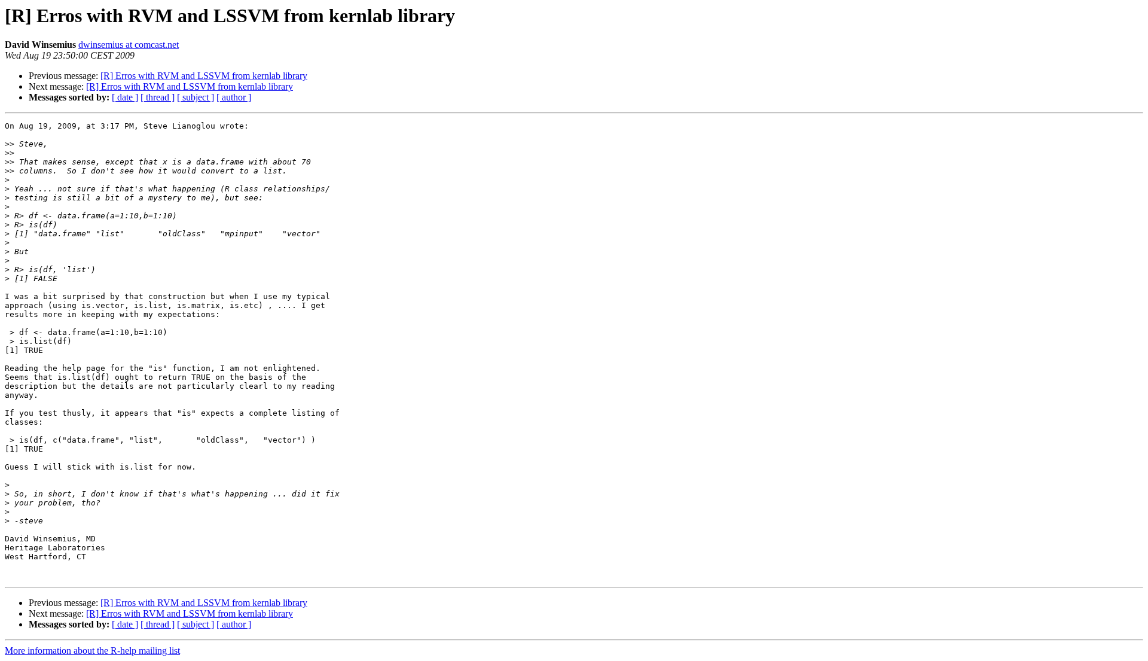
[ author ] (233, 97)
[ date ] (125, 97)
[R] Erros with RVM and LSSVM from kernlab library (203, 76)
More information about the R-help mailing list (92, 650)
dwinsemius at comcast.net (128, 44)
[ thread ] (158, 97)
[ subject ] (195, 97)
